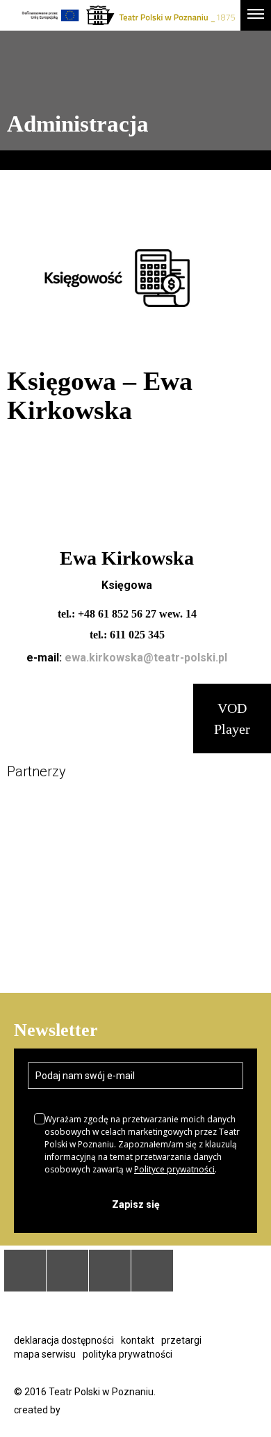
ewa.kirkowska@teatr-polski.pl (146, 657)
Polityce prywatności (174, 1169)
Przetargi (181, 1340)
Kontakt (137, 1340)
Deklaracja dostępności (64, 1340)
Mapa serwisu (45, 1354)
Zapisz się (136, 1204)
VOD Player (232, 718)
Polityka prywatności (127, 1354)
